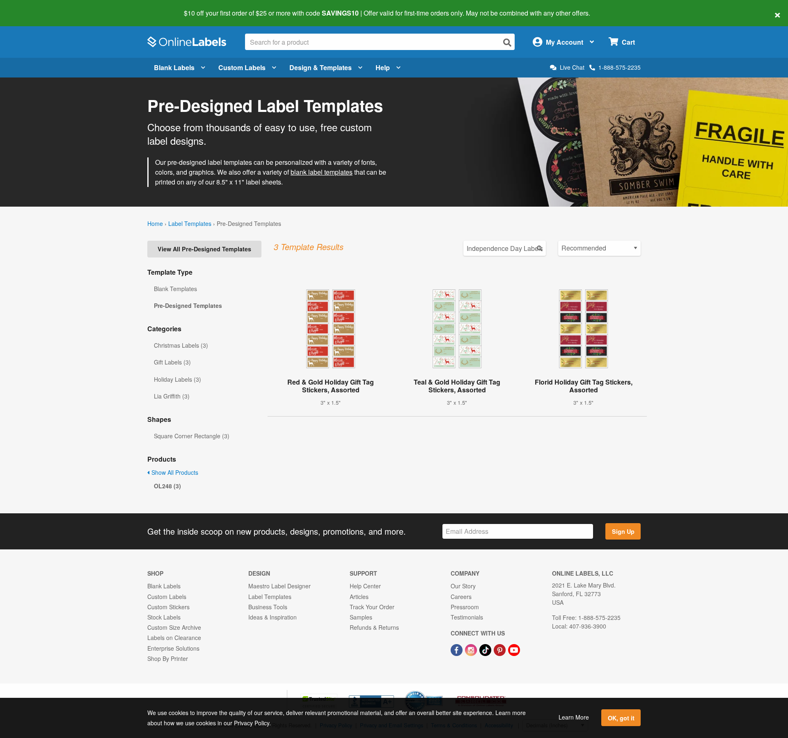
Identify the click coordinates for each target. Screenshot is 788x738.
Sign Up (623, 531)
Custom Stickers (168, 607)
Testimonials (467, 617)
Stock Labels (164, 617)
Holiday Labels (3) (177, 379)
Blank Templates (175, 289)
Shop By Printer (167, 658)
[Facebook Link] (457, 649)
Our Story (463, 586)
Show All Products (174, 472)
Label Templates (189, 223)
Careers (461, 596)
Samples (361, 617)
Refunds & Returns (374, 627)
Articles (359, 596)
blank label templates (322, 172)
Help (383, 67)
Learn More (574, 717)
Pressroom (465, 607)
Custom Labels (242, 67)
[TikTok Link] (486, 649)
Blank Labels (174, 67)
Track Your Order (372, 607)
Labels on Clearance (174, 637)
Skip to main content (29, 7)
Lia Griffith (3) (172, 396)
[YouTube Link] (514, 649)
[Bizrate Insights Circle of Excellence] (440, 691)
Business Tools (267, 607)
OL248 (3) (167, 486)
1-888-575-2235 (619, 67)
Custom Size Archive (174, 627)
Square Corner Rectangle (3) (191, 436)
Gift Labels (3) (172, 362)
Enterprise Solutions (173, 648)
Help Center (365, 586)
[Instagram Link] (472, 649)
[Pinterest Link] (500, 649)
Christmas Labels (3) (181, 345)
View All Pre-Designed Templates (204, 249)
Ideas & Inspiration (272, 617)
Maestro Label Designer (279, 586)
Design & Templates (320, 67)
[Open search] (507, 42)
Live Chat (572, 67)
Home (155, 223)
